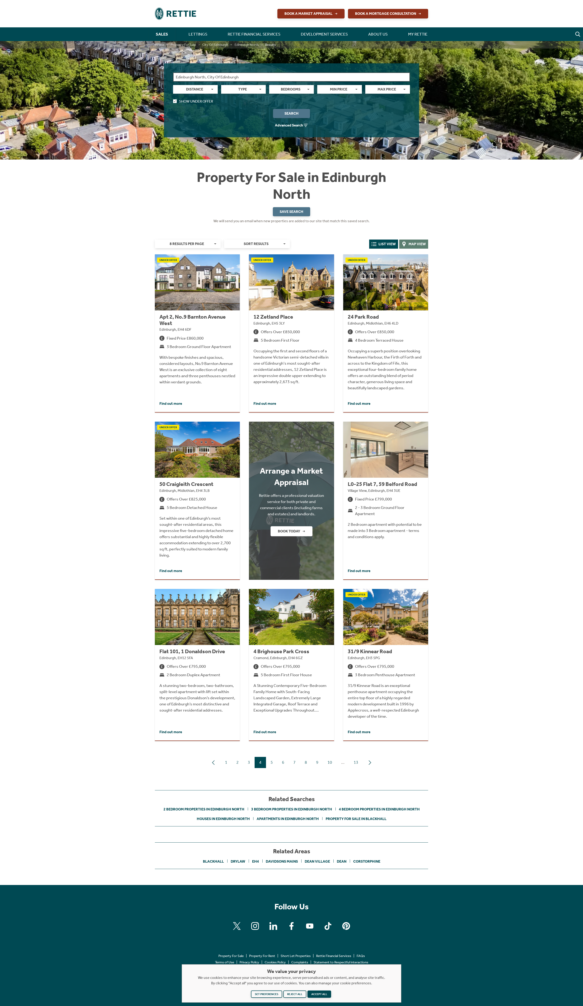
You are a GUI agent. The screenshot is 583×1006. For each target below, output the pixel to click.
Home (159, 45)
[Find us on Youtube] (310, 926)
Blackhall (213, 861)
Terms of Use (224, 962)
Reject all (294, 994)
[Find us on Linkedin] (273, 926)
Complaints (299, 962)
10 (329, 762)
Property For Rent (262, 956)
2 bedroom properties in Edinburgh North (204, 809)
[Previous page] (213, 763)
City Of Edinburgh (215, 45)
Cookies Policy (275, 962)
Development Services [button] (324, 34)
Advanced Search (289, 125)
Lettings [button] (198, 34)
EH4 (255, 861)
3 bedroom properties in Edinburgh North (291, 809)
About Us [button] (378, 34)
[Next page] (370, 763)
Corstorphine (366, 861)
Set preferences (266, 994)
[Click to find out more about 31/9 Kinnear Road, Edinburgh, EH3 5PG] (385, 664)
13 (356, 762)
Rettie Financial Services (333, 956)
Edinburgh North (247, 45)
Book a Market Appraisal (308, 13)
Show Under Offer (196, 101)
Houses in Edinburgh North (223, 819)
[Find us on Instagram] (255, 926)
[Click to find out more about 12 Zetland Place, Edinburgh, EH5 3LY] (291, 333)
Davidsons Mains (282, 861)
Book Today (289, 531)
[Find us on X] (237, 926)
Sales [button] (162, 34)
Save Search (291, 211)
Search (291, 113)
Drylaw (238, 861)
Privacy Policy (249, 962)
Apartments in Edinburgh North (288, 819)
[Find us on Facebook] (291, 926)
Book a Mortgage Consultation (385, 13)
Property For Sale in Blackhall (356, 819)
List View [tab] (387, 244)
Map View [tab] (417, 244)
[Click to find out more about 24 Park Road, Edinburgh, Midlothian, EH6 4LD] (385, 333)
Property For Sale (183, 45)
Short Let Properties (296, 956)
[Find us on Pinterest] (346, 926)
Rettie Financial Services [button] (254, 34)
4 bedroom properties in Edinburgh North (379, 809)
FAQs (361, 956)
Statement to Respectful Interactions (341, 962)
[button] (578, 34)
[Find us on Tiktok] (328, 926)
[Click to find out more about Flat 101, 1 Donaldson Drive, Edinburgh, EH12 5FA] (197, 664)
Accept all (319, 994)
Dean (341, 861)
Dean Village (317, 861)
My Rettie (417, 34)
